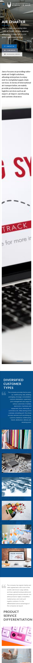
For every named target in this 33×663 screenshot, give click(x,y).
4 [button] (26, 361)
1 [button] (7, 361)
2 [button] (13, 361)
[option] (16, 231)
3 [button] (20, 361)
